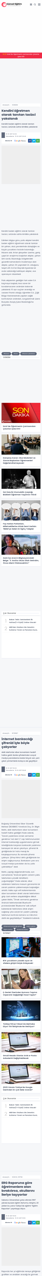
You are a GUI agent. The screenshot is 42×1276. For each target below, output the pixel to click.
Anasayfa (6, 105)
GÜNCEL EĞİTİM (17, 1177)
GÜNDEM (15, 105)
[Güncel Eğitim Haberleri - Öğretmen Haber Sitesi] (12, 4)
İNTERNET (15, 733)
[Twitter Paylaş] (34, 141)
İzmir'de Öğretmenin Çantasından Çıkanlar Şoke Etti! (21, 55)
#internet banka (22, 929)
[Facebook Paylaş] (30, 141)
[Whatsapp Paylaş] (38, 141)
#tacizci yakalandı (28, 354)
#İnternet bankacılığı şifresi (13, 926)
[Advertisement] (21, 30)
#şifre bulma (8, 929)
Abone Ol (8, 141)
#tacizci (6, 354)
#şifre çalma (30, 926)
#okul (16, 354)
